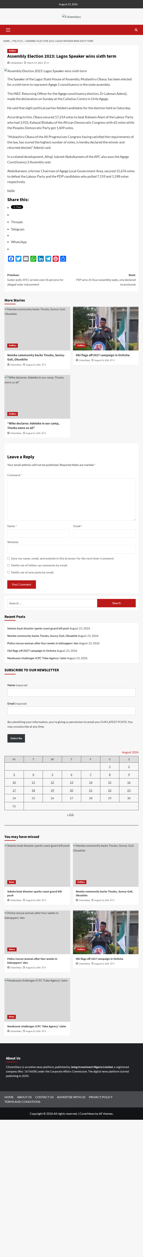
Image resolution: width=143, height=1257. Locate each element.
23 (129, 790)
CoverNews (87, 1113)
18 (33, 790)
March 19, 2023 (35, 62)
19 (52, 790)
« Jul (70, 814)
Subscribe (16, 738)
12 (52, 782)
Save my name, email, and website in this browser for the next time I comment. (62, 558)
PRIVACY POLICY (100, 1097)
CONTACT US (44, 1097)
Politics (12, 50)
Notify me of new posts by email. (32, 572)
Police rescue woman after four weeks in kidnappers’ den (43, 643)
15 (109, 782)
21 (90, 790)
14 (90, 782)
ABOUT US (24, 1097)
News (11, 882)
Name (12, 526)
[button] (8, 29)
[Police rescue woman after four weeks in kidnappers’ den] (37, 932)
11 (33, 782)
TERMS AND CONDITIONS (22, 1101)
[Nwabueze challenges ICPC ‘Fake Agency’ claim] (37, 1000)
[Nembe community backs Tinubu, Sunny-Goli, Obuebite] (37, 328)
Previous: (35, 280)
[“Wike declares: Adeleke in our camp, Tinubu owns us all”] (37, 397)
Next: (106, 280)
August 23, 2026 (33, 364)
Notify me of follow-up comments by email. (39, 565)
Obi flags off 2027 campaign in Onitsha (103, 355)
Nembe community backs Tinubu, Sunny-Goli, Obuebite (36, 357)
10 (14, 782)
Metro (12, 949)
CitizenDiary (16, 62)
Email (77, 526)
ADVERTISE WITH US (71, 1097)
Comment (14, 475)
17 (14, 790)
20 (71, 790)
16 (129, 782)
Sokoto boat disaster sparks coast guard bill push (38, 628)
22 (109, 790)
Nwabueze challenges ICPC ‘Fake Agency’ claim (36, 658)
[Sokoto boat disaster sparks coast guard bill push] (37, 865)
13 (71, 782)
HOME (9, 1097)
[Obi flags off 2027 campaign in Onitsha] (106, 328)
